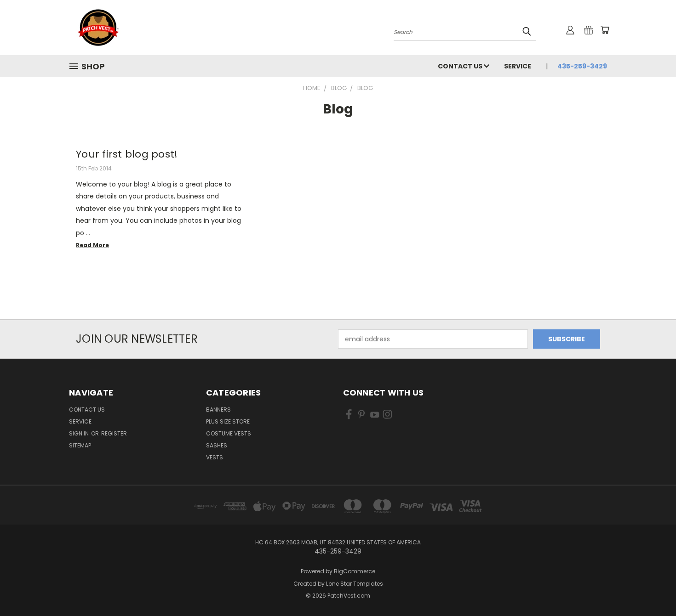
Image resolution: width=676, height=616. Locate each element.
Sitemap (80, 445)
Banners (218, 409)
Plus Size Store (228, 421)
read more (92, 245)
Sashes (216, 445)
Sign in (79, 433)
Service (517, 66)
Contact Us (461, 66)
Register (114, 433)
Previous (652, 587)
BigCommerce (354, 571)
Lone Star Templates (354, 584)
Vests (214, 457)
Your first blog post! (127, 154)
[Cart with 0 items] (604, 29)
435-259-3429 (582, 66)
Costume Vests (228, 433)
